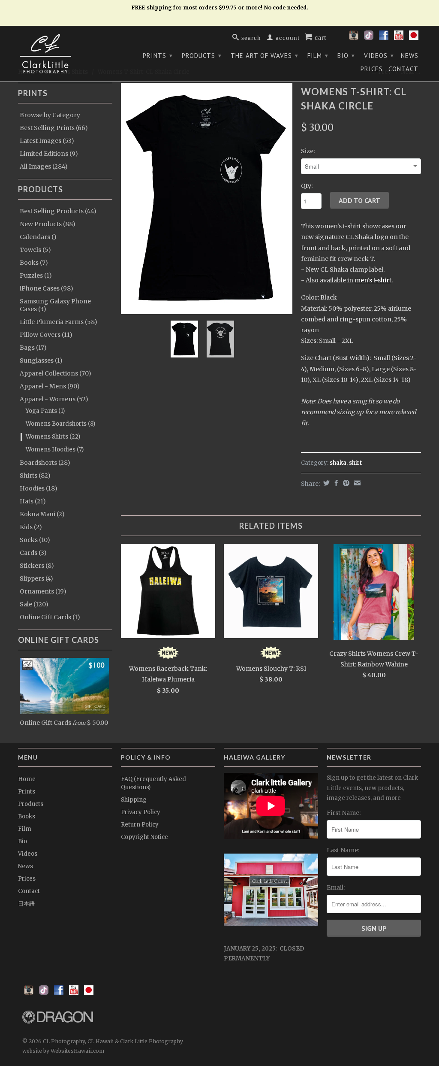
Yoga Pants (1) (45, 411)
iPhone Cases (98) (46, 288)
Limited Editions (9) (49, 153)
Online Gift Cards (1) (50, 617)
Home (27, 779)
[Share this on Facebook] (335, 483)
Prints (158, 55)
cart (319, 36)
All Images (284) (44, 166)
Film (317, 55)
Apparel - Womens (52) (54, 399)
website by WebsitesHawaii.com (63, 1051)
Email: (336, 887)
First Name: (344, 813)
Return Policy (140, 824)
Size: (308, 151)
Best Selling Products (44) (58, 211)
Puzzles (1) (36, 275)
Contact (403, 69)
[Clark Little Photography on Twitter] (368, 37)
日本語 (26, 903)
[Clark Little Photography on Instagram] (353, 37)
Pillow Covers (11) (46, 335)
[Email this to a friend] (356, 483)
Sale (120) (34, 604)
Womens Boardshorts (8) (60, 423)
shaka (338, 462)
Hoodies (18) (38, 488)
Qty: (307, 186)
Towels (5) (35, 250)
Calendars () (38, 237)
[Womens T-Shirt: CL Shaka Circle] (206, 198)
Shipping (134, 799)
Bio (346, 55)
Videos (379, 55)
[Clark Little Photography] (65, 53)
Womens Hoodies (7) (55, 449)
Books (26, 816)
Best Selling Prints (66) (54, 128)
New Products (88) (47, 224)
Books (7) (34, 262)
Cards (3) (33, 553)
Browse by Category (50, 115)
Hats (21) (33, 501)
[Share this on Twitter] (325, 483)
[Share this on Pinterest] (345, 483)
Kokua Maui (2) (42, 514)
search (250, 37)
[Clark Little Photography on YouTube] (398, 37)
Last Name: (343, 850)
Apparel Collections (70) (55, 373)
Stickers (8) (37, 565)
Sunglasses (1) (41, 360)
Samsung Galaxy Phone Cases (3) (55, 305)
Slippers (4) (36, 578)
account (287, 37)
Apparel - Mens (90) (50, 386)
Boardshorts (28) (45, 462)
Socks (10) (35, 540)
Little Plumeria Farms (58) (58, 322)
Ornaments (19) (43, 591)
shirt (355, 462)
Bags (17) (33, 347)
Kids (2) (31, 527)
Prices (372, 69)
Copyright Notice (144, 837)
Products (202, 55)
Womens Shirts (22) (53, 436)
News (409, 56)
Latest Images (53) (47, 141)
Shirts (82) (35, 475)
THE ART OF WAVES (264, 55)
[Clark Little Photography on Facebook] (383, 37)
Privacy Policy (140, 812)
